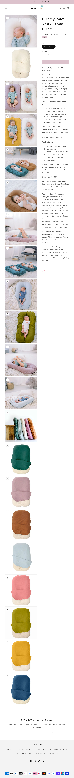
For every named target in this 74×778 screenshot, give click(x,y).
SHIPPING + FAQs (40, 749)
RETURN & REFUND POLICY (57, 749)
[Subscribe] (52, 733)
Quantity (44, 51)
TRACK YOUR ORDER (24, 749)
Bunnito (11, 777)
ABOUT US (16, 753)
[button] (6, 8)
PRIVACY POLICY (39, 753)
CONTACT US (10, 749)
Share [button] (46, 271)
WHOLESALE (26, 753)
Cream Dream (49, 47)
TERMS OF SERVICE (54, 753)
